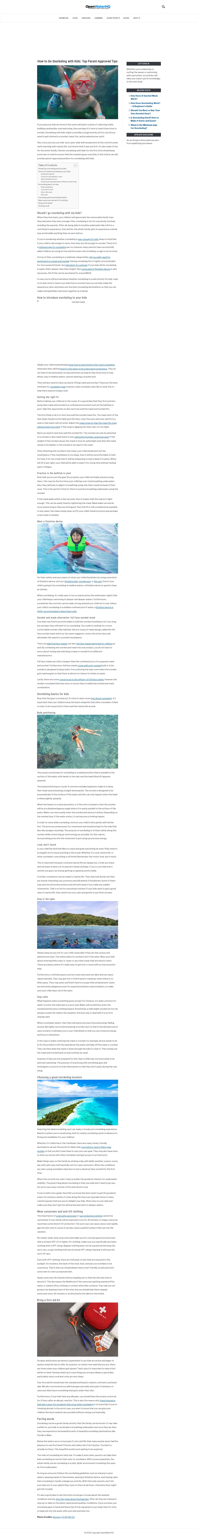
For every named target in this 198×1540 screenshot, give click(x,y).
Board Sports (112, 18)
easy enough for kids (88, 239)
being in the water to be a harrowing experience (83, 368)
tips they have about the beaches (72, 1499)
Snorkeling (63, 18)
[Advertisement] (99, 41)
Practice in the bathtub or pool (51, 177)
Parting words (43, 206)
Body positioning (47, 187)
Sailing (126, 18)
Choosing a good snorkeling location (52, 197)
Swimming (99, 18)
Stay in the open (46, 192)
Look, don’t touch (47, 189)
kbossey (57, 1517)
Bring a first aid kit (45, 203)
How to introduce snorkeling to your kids (54, 171)
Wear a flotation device (49, 179)
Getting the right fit (47, 174)
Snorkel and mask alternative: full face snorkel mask (59, 182)
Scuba (75, 18)
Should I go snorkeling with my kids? (52, 169)
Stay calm (44, 195)
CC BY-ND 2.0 (68, 1517)
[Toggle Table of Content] (74, 165)
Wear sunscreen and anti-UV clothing (53, 200)
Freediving (86, 18)
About (135, 18)
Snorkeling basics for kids (48, 184)
